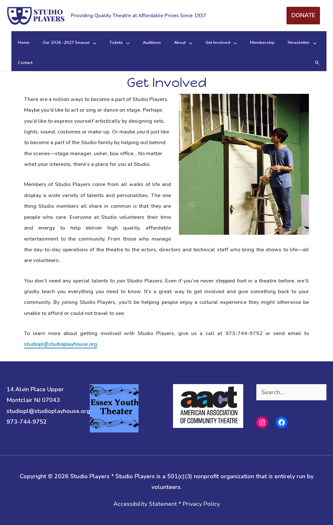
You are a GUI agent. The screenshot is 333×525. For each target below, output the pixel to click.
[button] (317, 63)
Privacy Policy (201, 504)
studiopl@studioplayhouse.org (60, 344)
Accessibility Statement (145, 504)
